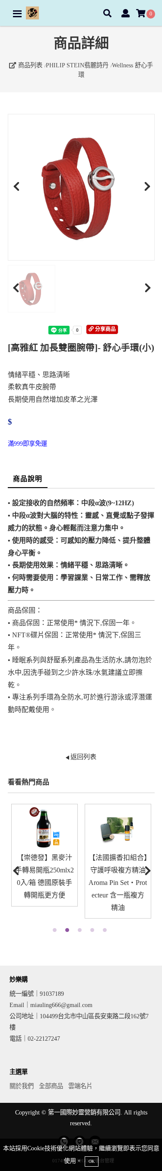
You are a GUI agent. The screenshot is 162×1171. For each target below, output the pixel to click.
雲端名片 (80, 1086)
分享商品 (105, 329)
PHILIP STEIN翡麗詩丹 (77, 65)
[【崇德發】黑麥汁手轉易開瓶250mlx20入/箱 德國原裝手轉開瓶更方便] (44, 828)
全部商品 (51, 1086)
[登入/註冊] (125, 14)
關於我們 (22, 1086)
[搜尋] (107, 14)
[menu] (17, 14)
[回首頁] (32, 12)
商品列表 (29, 65)
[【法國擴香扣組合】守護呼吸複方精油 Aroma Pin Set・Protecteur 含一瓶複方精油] (118, 828)
